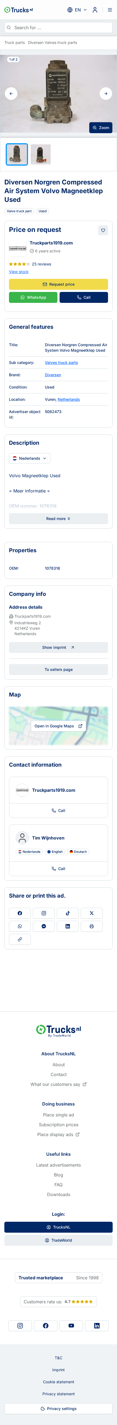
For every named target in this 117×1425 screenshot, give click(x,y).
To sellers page (59, 669)
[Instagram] (20, 1325)
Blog (58, 1175)
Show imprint (54, 647)
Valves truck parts (61, 362)
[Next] (105, 93)
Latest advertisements (58, 1165)
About (59, 1064)
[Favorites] (103, 230)
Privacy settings (62, 1408)
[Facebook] (45, 1325)
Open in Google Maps (54, 726)
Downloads (58, 1194)
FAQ (58, 1184)
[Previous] (11, 93)
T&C (58, 1357)
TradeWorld (61, 1240)
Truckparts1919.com (51, 243)
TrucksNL (61, 1227)
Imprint (58, 1369)
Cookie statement (58, 1381)
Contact (59, 1074)
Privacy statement (58, 1393)
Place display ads (55, 1134)
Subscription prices (58, 1124)
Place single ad (58, 1115)
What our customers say (55, 1084)
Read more (56, 518)
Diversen (53, 374)
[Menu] (110, 10)
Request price (62, 284)
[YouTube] (71, 1325)
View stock (19, 271)
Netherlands (69, 399)
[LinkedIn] (97, 1325)
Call (87, 297)
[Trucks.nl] (18, 10)
